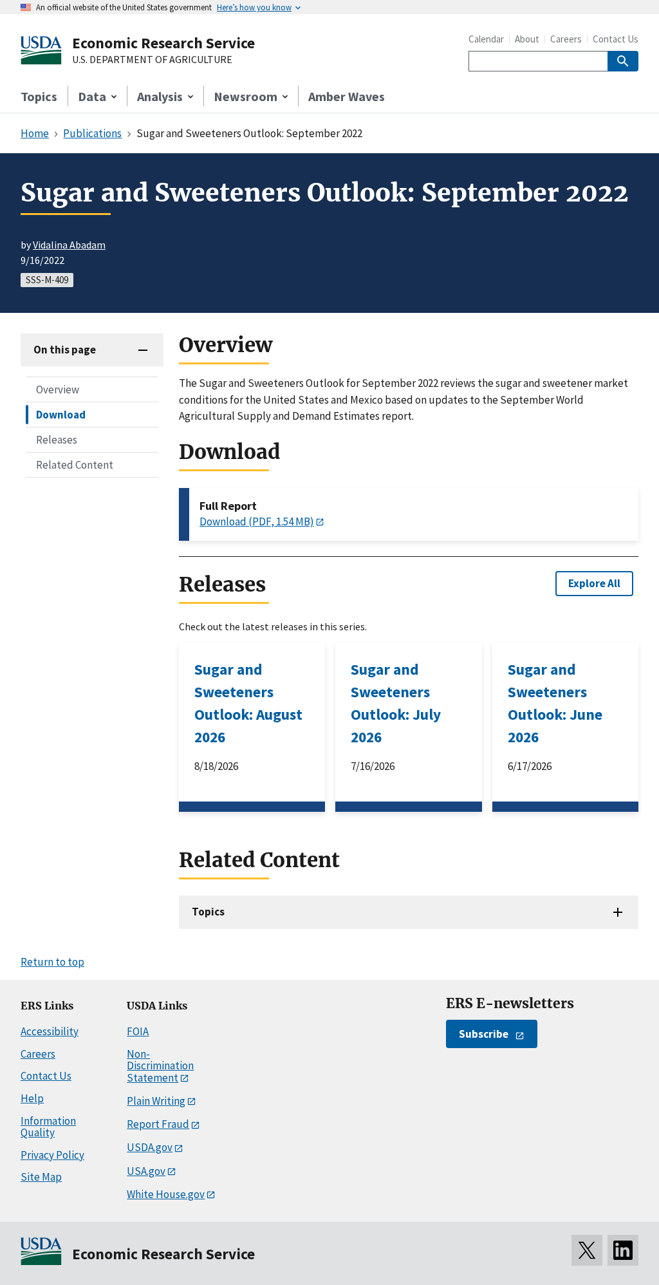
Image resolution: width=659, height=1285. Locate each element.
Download (61, 415)
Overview (57, 389)
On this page (64, 349)
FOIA (138, 1031)
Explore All (594, 583)
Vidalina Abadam (69, 244)
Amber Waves (346, 96)
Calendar (486, 39)
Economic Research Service (163, 42)
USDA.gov (149, 1147)
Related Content (74, 465)
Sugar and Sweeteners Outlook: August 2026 (248, 703)
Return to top (52, 962)
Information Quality (48, 1127)
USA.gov (146, 1171)
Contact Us (615, 39)
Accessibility (50, 1031)
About (527, 39)
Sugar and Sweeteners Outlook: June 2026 (555, 703)
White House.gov (166, 1194)
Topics (39, 96)
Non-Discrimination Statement (160, 1066)
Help (32, 1098)
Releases (56, 440)
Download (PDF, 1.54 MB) (257, 521)
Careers (566, 39)
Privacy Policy (52, 1155)
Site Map (41, 1177)
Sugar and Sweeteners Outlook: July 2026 (396, 703)
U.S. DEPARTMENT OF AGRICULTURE (152, 60)
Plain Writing (156, 1101)
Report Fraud (158, 1124)
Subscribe (483, 1034)
